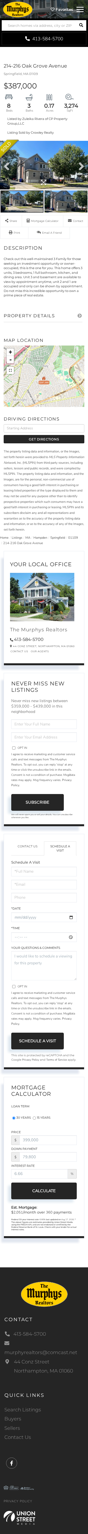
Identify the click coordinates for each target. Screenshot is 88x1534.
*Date (16, 908)
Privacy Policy (30, 1060)
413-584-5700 (47, 39)
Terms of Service (56, 1060)
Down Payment (24, 1149)
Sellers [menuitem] (12, 1428)
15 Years (43, 1117)
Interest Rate (23, 1166)
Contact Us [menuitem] (17, 1437)
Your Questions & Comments (35, 948)
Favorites (64, 9)
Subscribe (37, 802)
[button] (81, 25)
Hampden (40, 537)
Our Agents (40, 651)
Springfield (57, 537)
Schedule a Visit (60, 848)
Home (4, 537)
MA (27, 537)
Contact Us (19, 651)
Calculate (44, 1190)
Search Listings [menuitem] (22, 1410)
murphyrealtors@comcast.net (40, 1352)
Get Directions (44, 439)
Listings (17, 537)
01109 (73, 537)
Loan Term (20, 1106)
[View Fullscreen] (10, 370)
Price (16, 1132)
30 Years (23, 1117)
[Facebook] (11, 1463)
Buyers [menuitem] (12, 1419)
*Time (15, 928)
